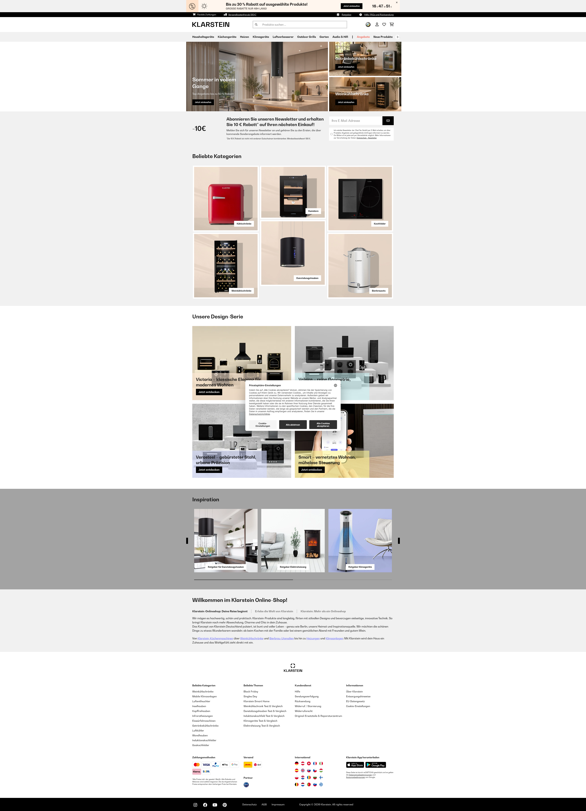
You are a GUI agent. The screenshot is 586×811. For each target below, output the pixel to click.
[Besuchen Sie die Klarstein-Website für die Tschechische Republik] (315, 770)
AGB (264, 804)
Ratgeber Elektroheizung (293, 567)
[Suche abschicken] (256, 24)
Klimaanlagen (334, 638)
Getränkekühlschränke (205, 725)
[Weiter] (397, 37)
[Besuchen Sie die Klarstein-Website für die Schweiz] (309, 763)
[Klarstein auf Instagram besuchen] (195, 804)
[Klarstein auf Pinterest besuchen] (225, 804)
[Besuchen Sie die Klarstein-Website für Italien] (321, 763)
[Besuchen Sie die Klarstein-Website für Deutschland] (296, 763)
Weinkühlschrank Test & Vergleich (263, 706)
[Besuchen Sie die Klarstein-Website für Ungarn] (321, 770)
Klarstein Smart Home (256, 701)
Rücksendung (302, 701)
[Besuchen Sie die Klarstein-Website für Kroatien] (303, 777)
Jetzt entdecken (209, 392)
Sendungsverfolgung (307, 696)
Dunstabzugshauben (307, 278)
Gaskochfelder (200, 745)
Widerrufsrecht (304, 711)
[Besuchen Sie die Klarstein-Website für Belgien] (296, 784)
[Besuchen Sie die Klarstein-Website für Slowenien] (315, 784)
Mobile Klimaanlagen (204, 696)
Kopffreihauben (201, 711)
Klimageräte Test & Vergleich (260, 720)
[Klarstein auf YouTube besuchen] (215, 804)
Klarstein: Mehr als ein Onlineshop (323, 611)
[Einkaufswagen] (392, 24)
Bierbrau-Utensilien (281, 638)
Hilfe (297, 691)
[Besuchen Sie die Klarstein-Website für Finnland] (321, 777)
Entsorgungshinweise (358, 696)
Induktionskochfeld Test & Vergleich (264, 715)
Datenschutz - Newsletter (367, 138)
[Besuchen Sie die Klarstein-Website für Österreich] (303, 763)
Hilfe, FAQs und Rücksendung (379, 14)
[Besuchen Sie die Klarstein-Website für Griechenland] (321, 784)
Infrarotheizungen (202, 715)
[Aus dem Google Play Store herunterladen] (375, 765)
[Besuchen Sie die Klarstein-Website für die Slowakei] (309, 770)
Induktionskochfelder (204, 740)
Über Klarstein (354, 691)
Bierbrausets (379, 290)
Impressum (278, 804)
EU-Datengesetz (355, 701)
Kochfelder (380, 223)
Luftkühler (198, 730)
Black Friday (251, 691)
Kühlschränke (244, 223)
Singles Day (250, 696)
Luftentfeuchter (201, 701)
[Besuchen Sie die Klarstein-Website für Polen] (296, 777)
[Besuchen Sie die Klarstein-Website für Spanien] (296, 770)
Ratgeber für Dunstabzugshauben (226, 567)
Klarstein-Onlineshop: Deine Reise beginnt (220, 611)
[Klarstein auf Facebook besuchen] (205, 804)
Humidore (313, 211)
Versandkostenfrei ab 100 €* (242, 14)
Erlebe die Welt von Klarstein (274, 611)
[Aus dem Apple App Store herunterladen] (355, 765)
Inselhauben (199, 706)
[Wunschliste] (384, 24)
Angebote (363, 36)
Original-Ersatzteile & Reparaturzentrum (318, 715)
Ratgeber (346, 14)
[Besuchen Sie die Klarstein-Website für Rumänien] (309, 777)
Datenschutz (249, 804)
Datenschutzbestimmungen (360, 775)
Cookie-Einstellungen (358, 706)
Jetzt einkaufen (351, 6)
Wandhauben (200, 735)
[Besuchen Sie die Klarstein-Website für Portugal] (309, 784)
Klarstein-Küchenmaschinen (215, 638)
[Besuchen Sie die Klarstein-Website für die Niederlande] (303, 784)
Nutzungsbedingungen (355, 777)
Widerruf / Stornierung (308, 706)
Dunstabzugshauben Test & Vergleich (265, 711)
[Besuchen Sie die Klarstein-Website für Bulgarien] (315, 777)
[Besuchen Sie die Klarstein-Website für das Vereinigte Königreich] (303, 770)
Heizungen (313, 638)
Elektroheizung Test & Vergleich (262, 725)
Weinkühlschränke (241, 290)
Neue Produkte (383, 36)
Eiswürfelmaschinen (203, 720)
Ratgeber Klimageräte (360, 567)
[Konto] (377, 24)
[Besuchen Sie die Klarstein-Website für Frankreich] (315, 763)
